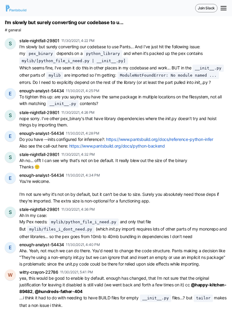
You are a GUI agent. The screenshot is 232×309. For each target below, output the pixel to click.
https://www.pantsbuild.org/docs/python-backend (117, 145)
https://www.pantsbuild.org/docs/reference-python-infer (159, 139)
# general (13, 30)
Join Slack (206, 8)
